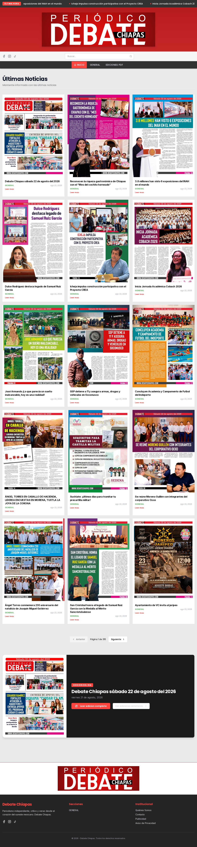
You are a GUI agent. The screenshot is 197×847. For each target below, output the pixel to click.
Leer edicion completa (93, 706)
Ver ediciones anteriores (129, 706)
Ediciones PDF (114, 64)
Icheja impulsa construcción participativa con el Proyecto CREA (72, 3)
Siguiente (116, 639)
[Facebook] (4, 56)
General (95, 64)
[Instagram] (9, 56)
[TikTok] (15, 56)
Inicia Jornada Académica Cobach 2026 (140, 3)
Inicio (80, 64)
